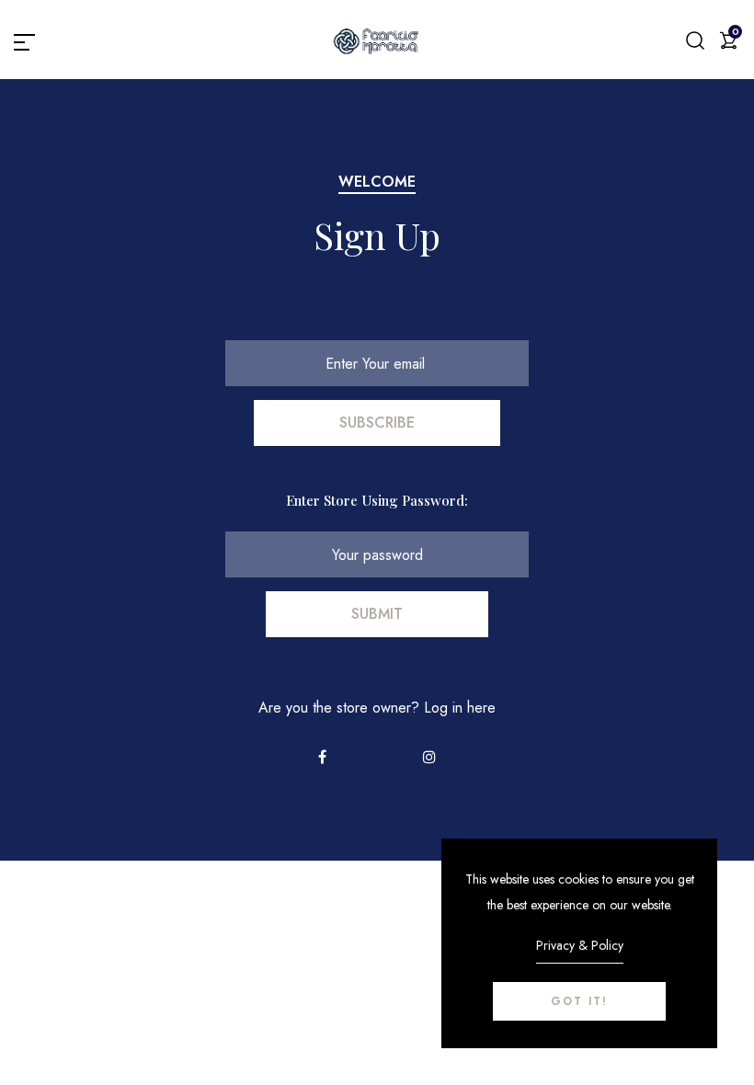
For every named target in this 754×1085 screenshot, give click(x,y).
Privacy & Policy (579, 945)
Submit (377, 613)
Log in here (460, 707)
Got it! (579, 1001)
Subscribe (377, 422)
